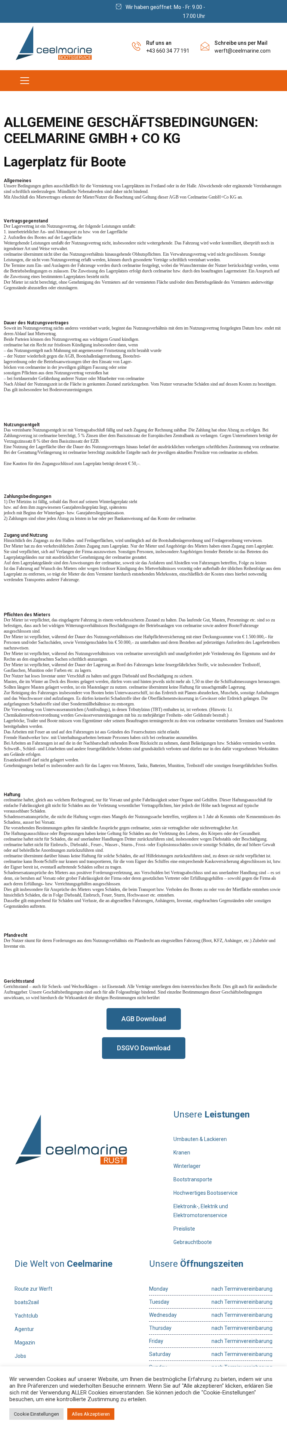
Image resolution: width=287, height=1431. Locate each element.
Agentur (24, 1329)
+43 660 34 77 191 (167, 51)
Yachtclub (26, 1316)
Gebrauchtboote (192, 1242)
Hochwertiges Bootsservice (205, 1193)
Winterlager (187, 1166)
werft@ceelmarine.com (243, 51)
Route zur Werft (33, 1289)
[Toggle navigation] (25, 81)
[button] (144, 1019)
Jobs (20, 1356)
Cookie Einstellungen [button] (36, 1414)
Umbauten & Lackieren (200, 1139)
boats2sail (27, 1302)
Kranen (181, 1153)
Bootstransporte (192, 1179)
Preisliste (184, 1229)
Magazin (25, 1343)
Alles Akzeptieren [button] (91, 1414)
